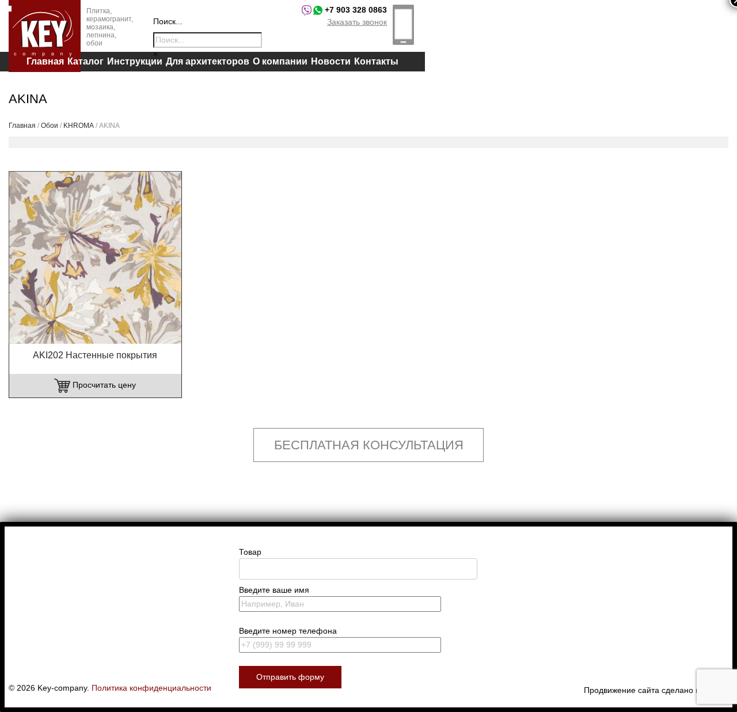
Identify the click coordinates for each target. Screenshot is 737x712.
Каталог (85, 61)
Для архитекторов (207, 61)
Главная (45, 61)
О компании (280, 61)
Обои (49, 126)
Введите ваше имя (274, 589)
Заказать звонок (357, 21)
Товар (250, 551)
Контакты (376, 61)
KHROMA (78, 126)
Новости (331, 61)
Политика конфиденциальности (151, 687)
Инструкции (134, 61)
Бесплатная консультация (369, 445)
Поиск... (168, 21)
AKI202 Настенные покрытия (95, 355)
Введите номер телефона (288, 630)
